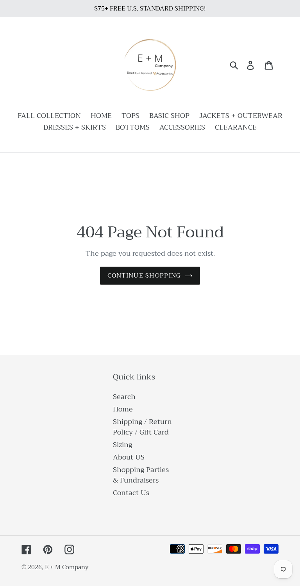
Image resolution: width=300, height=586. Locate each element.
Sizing (122, 444)
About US (129, 457)
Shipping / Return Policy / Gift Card (142, 426)
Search (124, 396)
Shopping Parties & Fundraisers (141, 474)
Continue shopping (144, 275)
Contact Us (131, 492)
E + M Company (66, 567)
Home (123, 409)
